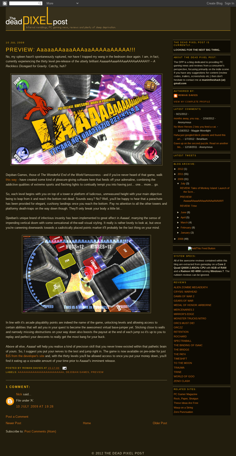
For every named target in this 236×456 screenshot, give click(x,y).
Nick (19, 394)
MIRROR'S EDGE (184, 314)
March (185, 222)
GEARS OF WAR (183, 300)
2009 (181, 179)
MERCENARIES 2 (184, 309)
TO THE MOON (183, 363)
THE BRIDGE (181, 349)
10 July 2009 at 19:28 (35, 406)
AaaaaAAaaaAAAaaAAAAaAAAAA (41, 372)
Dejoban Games (77, 372)
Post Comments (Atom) (40, 431)
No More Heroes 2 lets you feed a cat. (195, 126)
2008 (181, 238)
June (184, 212)
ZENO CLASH (182, 381)
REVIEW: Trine (188, 205)
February (186, 227)
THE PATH (180, 354)
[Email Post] (64, 368)
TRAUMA (179, 367)
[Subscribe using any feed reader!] (201, 248)
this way (11, 179)
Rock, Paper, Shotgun (186, 398)
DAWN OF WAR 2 (184, 296)
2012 (181, 169)
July (183, 183)
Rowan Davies (188, 95)
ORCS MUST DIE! (184, 323)
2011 (181, 174)
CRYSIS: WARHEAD (185, 291)
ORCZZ (178, 327)
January (186, 232)
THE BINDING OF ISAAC (188, 345)
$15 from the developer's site (25, 356)
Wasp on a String (183, 407)
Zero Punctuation (183, 412)
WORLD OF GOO (184, 376)
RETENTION (181, 331)
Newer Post (13, 423)
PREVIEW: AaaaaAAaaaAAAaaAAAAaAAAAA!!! (71, 50)
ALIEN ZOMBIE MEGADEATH (191, 287)
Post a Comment (17, 416)
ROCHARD (180, 336)
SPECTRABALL (183, 340)
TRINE (177, 372)
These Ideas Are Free (186, 403)
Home (87, 423)
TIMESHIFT (180, 358)
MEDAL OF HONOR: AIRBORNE (192, 305)
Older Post (160, 423)
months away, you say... (187, 118)
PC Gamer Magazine (185, 394)
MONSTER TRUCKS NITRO (190, 318)
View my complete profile (192, 102)
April (183, 217)
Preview (97, 372)
